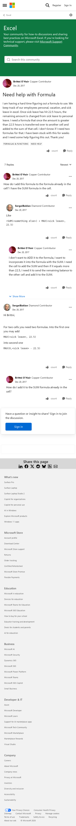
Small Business (10, 688)
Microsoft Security (12, 654)
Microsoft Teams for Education (17, 604)
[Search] (47, 5)
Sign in (18, 426)
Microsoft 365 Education (14, 610)
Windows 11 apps (11, 521)
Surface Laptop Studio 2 (14, 493)
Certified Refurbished (13, 566)
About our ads (10, 820)
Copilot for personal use (14, 504)
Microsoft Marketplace (14, 733)
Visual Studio (10, 744)
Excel (8, 15)
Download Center (11, 543)
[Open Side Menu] (5, 5)
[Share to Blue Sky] (44, 466)
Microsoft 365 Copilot (13, 683)
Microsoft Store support (14, 549)
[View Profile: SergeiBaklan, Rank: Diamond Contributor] (9, 207)
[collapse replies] (38, 171)
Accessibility (9, 794)
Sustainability (10, 800)
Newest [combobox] (66, 164)
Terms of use (9, 817)
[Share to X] (32, 466)
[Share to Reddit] (38, 466)
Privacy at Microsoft (12, 777)
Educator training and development (19, 621)
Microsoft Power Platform (15, 671)
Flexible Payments (12, 577)
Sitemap (7, 813)
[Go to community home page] (12, 5)
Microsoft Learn (11, 716)
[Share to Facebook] (26, 466)
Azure (6, 704)
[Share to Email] (55, 466)
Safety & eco (38, 817)
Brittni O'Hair (21, 81)
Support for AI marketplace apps (18, 721)
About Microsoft (11, 766)
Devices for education (13, 599)
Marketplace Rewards (13, 738)
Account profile (10, 538)
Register (56, 5)
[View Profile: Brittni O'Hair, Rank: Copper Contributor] (7, 83)
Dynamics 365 (10, 660)
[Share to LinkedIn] (20, 466)
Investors (8, 783)
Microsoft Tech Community (15, 727)
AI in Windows (10, 510)
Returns (7, 554)
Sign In (68, 5)
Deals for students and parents (17, 627)
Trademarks (24, 817)
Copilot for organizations (14, 499)
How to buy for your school (15, 616)
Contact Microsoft (23, 813)
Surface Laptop (10, 488)
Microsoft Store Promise (14, 571)
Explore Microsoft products (15, 516)
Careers (7, 760)
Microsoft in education (14, 593)
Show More (19, 296)
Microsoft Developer (13, 710)
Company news (10, 771)
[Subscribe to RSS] (50, 466)
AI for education (11, 633)
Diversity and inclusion (14, 788)
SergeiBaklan (23, 205)
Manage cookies (52, 813)
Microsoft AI (9, 649)
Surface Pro (9, 482)
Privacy (38, 813)
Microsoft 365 (10, 666)
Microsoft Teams (11, 677)
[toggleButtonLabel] (70, 15)
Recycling (53, 817)
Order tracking (10, 560)
